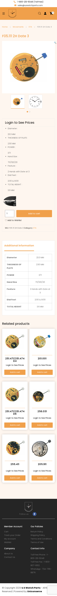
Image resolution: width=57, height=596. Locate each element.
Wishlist (7, 542)
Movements (18, 27)
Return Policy (37, 531)
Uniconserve (34, 591)
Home (5, 27)
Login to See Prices (19, 122)
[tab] (19, 246)
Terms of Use (37, 542)
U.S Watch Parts (31, 587)
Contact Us (9, 557)
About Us (8, 553)
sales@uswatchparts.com (30, 5)
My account (10, 538)
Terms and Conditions (41, 538)
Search (39, 13)
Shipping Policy (38, 535)
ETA (30, 27)
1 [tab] (27, 111)
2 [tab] (29, 111)
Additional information (19, 245)
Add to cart (34, 213)
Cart (6, 531)
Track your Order (12, 535)
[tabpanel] (19, 102)
